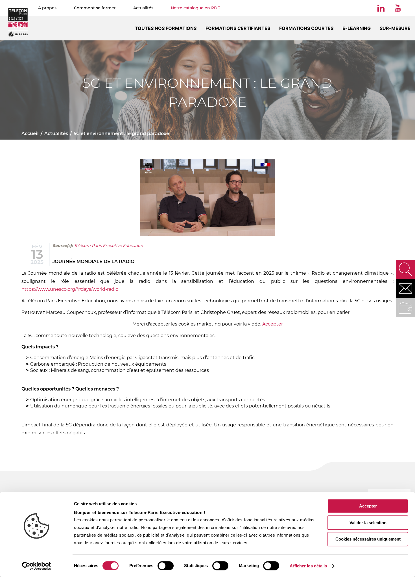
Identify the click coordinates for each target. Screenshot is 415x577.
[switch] (166, 565)
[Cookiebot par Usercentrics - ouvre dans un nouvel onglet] (36, 566)
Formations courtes (306, 28)
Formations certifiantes (238, 28)
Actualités (143, 7)
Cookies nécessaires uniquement (368, 539)
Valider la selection (368, 522)
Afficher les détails (308, 565)
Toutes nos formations (165, 28)
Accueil (30, 133)
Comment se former (95, 7)
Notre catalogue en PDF (195, 7)
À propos (47, 7)
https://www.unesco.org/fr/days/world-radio (69, 289)
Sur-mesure (395, 28)
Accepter (368, 506)
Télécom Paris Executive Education (108, 245)
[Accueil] (18, 22)
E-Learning (356, 28)
